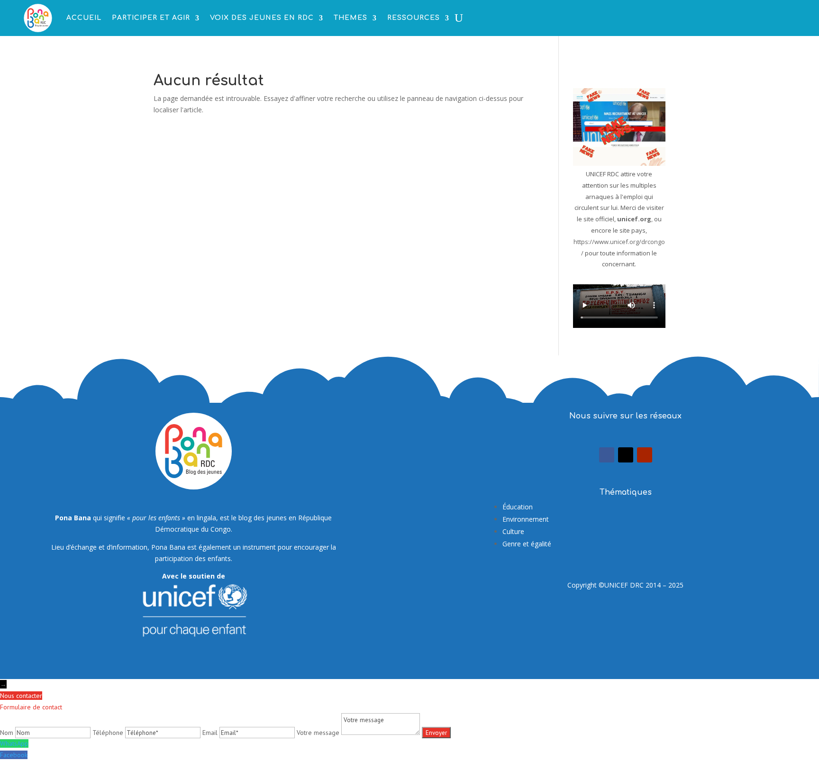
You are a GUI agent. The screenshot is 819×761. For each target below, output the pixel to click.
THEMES (350, 17)
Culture (513, 531)
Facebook (13, 755)
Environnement (525, 519)
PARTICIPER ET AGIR (151, 17)
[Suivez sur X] (625, 454)
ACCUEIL (83, 17)
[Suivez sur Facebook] (606, 454)
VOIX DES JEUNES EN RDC (262, 17)
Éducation (517, 506)
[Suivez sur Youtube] (644, 454)
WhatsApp (14, 743)
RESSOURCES (413, 17)
